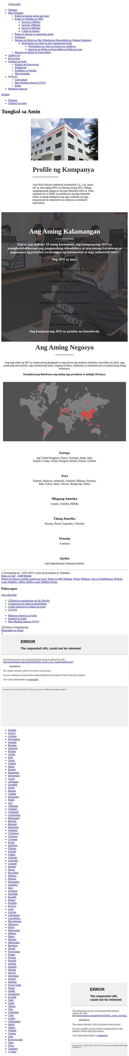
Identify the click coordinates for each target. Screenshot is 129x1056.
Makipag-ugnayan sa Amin (22, 615)
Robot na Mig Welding (60, 578)
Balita (18, 85)
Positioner (20, 37)
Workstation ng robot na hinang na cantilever (52, 46)
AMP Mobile (24, 575)
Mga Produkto (15, 12)
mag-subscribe (9, 594)
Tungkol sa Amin (17, 61)
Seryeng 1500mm (31, 22)
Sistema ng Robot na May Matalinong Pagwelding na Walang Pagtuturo (53, 40)
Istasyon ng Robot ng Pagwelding (33, 52)
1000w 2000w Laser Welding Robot (37, 582)
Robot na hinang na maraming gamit (34, 34)
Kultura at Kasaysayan (27, 64)
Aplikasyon (14, 55)
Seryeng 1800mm (31, 25)
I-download (21, 79)
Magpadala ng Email (12, 630)
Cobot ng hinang (30, 31)
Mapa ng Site (8, 575)
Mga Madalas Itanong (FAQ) (30, 82)
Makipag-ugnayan (17, 88)
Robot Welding (81, 578)
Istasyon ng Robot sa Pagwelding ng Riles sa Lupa (55, 49)
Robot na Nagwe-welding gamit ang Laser (23, 578)
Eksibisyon (21, 67)
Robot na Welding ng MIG (29, 19)
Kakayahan (14, 58)
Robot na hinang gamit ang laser (32, 15)
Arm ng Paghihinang (102, 578)
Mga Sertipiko (22, 73)
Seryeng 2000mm (31, 28)
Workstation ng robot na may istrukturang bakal (47, 43)
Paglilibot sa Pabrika (25, 70)
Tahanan (12, 9)
